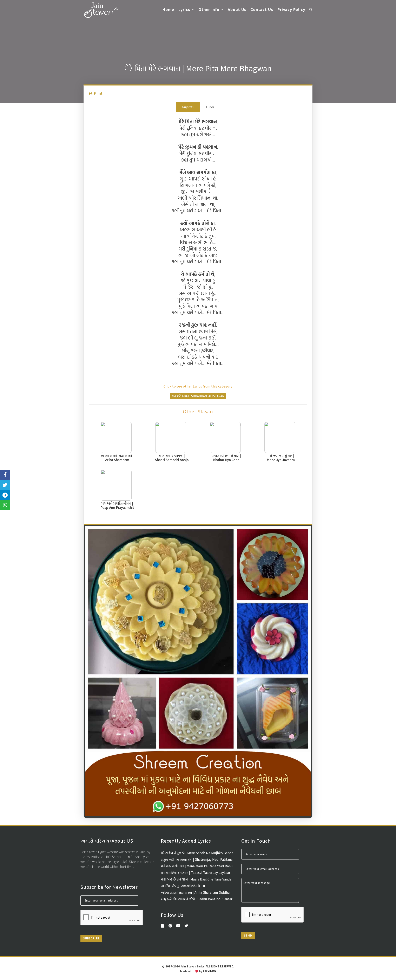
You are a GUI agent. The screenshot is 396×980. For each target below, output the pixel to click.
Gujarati (187, 107)
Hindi (210, 107)
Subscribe (91, 938)
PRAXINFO (209, 971)
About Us (237, 9)
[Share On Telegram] (5, 495)
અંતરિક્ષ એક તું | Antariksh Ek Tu (183, 885)
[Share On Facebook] (5, 475)
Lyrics (184, 9)
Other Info (208, 9)
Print (98, 93)
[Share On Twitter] (5, 485)
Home (168, 9)
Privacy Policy (291, 9)
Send (248, 935)
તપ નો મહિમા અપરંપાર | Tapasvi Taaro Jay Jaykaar (195, 872)
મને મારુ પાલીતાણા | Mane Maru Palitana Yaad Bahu (197, 865)
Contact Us (261, 9)
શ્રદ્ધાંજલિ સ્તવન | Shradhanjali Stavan (198, 396)
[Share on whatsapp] (5, 505)
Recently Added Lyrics (186, 840)
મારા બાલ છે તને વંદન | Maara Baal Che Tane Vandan (197, 879)
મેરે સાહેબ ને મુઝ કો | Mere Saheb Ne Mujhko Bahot (197, 852)
